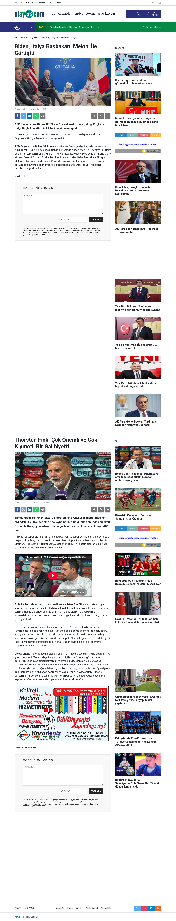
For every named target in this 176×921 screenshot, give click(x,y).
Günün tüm (152, 27)
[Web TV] (153, 2)
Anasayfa (22, 37)
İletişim (79, 908)
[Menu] (129, 14)
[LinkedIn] (29, 116)
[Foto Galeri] (159, 2)
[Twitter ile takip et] (137, 908)
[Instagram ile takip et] (144, 908)
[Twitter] (23, 116)
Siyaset (33, 37)
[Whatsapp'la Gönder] (36, 116)
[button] (94, 116)
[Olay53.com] (29, 13)
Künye (70, 908)
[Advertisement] (63, 263)
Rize (52, 13)
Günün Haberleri (38, 3)
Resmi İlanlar (106, 13)
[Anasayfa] (16, 3)
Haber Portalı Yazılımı (28, 917)
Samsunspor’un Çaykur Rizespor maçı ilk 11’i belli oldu (76, 27)
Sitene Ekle (60, 3)
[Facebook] (17, 116)
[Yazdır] (42, 116)
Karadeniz (64, 13)
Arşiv (50, 3)
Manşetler (25, 3)
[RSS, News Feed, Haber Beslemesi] (158, 908)
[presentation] (24, 27)
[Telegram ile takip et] (151, 908)
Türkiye (78, 13)
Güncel (90, 13)
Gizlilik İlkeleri (92, 908)
